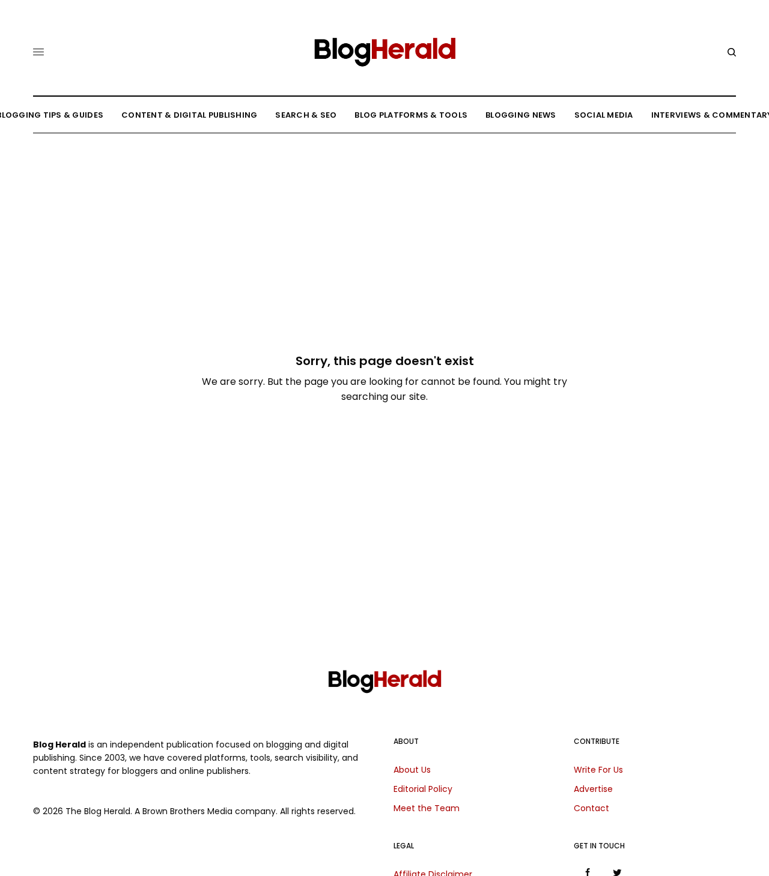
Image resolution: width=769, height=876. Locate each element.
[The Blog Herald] (384, 47)
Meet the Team (427, 808)
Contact (591, 808)
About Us (412, 770)
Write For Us (598, 770)
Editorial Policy (423, 789)
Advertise (593, 789)
